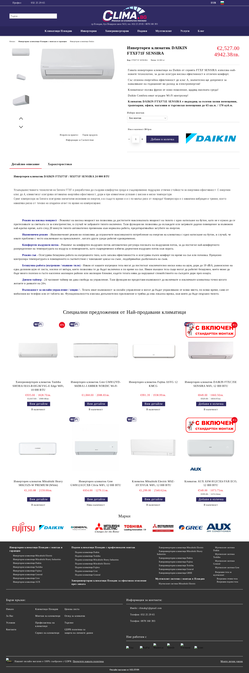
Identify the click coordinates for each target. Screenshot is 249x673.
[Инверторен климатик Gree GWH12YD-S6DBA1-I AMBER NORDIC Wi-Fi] (95, 350)
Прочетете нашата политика (88, 661)
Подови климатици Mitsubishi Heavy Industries (97, 560)
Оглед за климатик (75, 616)
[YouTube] (238, 3)
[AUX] (218, 528)
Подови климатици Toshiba (87, 556)
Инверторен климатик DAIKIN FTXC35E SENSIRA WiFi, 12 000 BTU (211, 384)
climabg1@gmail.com (150, 608)
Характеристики (60, 164)
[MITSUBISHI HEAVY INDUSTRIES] (163, 528)
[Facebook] (232, 3)
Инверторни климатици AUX (26, 582)
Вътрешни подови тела (227, 582)
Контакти (11, 629)
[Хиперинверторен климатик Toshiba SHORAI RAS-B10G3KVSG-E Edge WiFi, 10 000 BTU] (38, 350)
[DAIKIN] (51, 528)
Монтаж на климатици (47, 616)
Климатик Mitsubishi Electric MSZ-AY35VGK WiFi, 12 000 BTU (153, 483)
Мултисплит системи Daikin (223, 549)
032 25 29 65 (38, 3)
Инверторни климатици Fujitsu (27, 571)
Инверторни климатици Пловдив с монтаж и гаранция (42, 41)
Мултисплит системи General (223, 562)
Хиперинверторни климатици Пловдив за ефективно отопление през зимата (108, 582)
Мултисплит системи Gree (227, 567)
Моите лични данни (232, 661)
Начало (12, 41)
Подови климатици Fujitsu (87, 567)
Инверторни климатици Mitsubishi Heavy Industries (37, 559)
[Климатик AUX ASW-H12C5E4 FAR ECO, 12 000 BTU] (210, 447)
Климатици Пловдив (58, 30)
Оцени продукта (90, 135)
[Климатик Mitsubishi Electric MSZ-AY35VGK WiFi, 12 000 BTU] (153, 447)
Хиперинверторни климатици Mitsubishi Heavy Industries (180, 552)
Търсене (69, 622)
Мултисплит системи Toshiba (223, 555)
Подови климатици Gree (86, 571)
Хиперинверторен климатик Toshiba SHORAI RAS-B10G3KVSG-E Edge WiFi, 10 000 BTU (38, 386)
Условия (10, 622)
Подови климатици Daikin (87, 552)
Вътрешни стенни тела (227, 579)
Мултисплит (163, 30)
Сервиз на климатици (47, 633)
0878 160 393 (148, 621)
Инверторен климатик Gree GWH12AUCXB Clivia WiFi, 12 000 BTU (95, 483)
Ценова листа (72, 609)
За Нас (9, 616)
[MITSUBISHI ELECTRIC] (107, 528)
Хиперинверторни (117, 30)
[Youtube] (136, 628)
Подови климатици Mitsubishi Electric (92, 563)
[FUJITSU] (23, 528)
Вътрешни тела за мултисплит (222, 573)
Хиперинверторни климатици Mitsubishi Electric (181, 547)
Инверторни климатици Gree (26, 578)
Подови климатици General (87, 575)
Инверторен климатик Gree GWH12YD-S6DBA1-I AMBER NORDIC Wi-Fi (96, 384)
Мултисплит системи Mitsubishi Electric (177, 583)
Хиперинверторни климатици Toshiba (176, 565)
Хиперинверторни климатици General (176, 569)
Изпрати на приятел (69, 135)
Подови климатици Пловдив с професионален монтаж (103, 547)
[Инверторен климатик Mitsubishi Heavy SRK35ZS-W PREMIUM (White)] (38, 447)
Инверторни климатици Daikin (82, 41)
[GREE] (191, 528)
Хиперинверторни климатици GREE (175, 573)
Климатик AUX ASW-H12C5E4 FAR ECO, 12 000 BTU (210, 483)
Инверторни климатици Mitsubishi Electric (32, 556)
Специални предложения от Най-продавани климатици (124, 312)
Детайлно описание (26, 164)
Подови (142, 30)
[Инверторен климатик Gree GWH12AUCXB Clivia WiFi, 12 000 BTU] (95, 447)
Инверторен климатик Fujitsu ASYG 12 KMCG (153, 384)
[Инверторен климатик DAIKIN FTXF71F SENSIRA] (78, 82)
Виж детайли (39, 403)
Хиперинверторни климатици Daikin (176, 558)
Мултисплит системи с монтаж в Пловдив (180, 579)
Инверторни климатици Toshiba (27, 567)
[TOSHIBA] (135, 528)
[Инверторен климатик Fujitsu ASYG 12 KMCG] (153, 350)
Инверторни (89, 30)
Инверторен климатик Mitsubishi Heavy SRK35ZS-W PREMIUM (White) (38, 483)
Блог (201, 30)
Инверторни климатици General (27, 574)
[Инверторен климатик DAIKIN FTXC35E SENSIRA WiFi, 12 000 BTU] (210, 350)
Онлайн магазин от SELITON (124, 670)
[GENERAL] (79, 528)
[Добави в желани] (237, 129)
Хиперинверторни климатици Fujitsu (176, 562)
